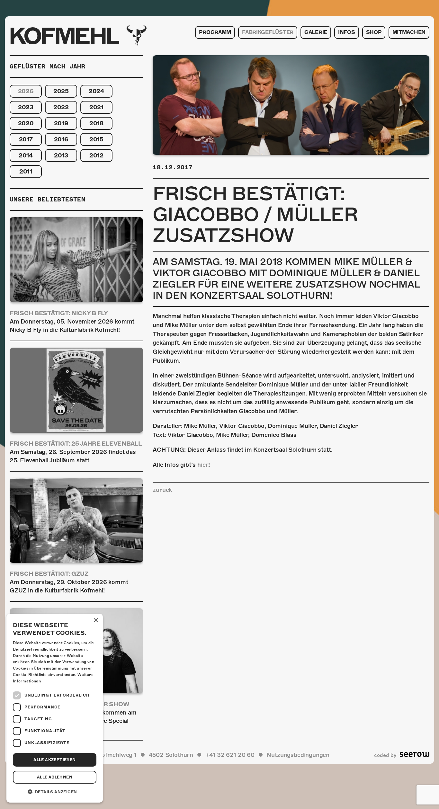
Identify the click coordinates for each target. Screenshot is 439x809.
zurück (162, 489)
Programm (215, 32)
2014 (26, 155)
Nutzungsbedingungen (297, 755)
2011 (25, 171)
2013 (61, 155)
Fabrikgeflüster (267, 32)
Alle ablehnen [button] (54, 777)
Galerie (315, 32)
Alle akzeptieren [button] (54, 760)
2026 (26, 91)
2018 (96, 123)
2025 (61, 91)
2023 (25, 107)
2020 (26, 123)
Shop (373, 32)
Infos (346, 32)
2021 (96, 107)
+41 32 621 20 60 (230, 755)
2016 (61, 139)
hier (202, 464)
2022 (61, 107)
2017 (26, 139)
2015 (96, 139)
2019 (61, 123)
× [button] (95, 620)
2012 (96, 155)
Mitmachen (409, 32)
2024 (96, 91)
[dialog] (54, 708)
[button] (54, 792)
